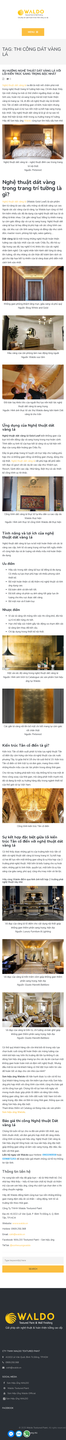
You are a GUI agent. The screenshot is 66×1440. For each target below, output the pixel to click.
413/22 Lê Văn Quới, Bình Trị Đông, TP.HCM (27, 1357)
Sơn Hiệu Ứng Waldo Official (22, 1393)
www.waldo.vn (20, 1223)
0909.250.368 (12, 1362)
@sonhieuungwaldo (20, 1245)
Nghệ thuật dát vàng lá (14, 85)
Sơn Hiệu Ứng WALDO (17, 1383)
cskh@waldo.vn (17, 1234)
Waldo (27, 120)
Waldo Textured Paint (18, 1388)
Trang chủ (33, 1432)
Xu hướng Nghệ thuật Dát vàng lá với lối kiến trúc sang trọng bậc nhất (31, 72)
